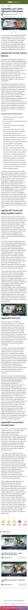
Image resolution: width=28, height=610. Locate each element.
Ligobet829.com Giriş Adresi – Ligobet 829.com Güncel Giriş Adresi (11, 553)
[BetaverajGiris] (14, 2)
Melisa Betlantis (8, 14)
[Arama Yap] (26, 2)
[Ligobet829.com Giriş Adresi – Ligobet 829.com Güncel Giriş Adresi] (14, 542)
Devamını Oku (22, 557)
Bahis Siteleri (8, 600)
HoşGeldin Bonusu (18, 600)
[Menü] (2, 2)
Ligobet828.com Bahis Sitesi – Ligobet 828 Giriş (13, 580)
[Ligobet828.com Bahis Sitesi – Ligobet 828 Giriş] (14, 569)
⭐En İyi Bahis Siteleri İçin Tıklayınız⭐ (14, 608)
